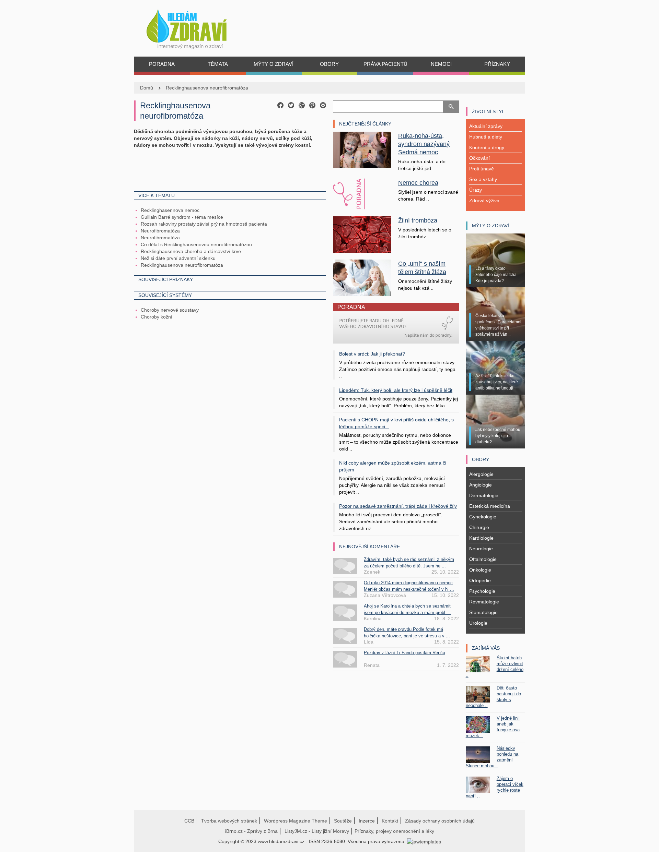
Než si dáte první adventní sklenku (178, 258)
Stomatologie (483, 612)
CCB (189, 821)
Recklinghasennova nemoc (170, 210)
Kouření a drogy (486, 147)
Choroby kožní (156, 317)
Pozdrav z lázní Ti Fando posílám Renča (404, 652)
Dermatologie (483, 495)
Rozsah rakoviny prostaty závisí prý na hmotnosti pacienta (204, 224)
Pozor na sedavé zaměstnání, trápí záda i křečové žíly (398, 506)
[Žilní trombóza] (362, 234)
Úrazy (475, 190)
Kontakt (390, 821)
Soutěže (343, 821)
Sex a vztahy (483, 179)
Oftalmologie (483, 559)
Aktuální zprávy (485, 126)
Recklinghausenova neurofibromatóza (207, 88)
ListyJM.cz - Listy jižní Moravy (317, 831)
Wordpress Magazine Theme (295, 821)
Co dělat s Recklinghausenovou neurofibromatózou (196, 244)
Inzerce (367, 821)
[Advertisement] (230, 169)
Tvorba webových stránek (229, 821)
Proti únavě (481, 168)
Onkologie (480, 570)
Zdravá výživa (484, 200)
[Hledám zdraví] (195, 27)
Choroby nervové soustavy (170, 310)
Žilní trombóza (417, 220)
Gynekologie (482, 516)
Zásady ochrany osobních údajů (440, 821)
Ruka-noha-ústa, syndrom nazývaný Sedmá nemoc (424, 144)
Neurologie (481, 548)
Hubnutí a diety (485, 137)
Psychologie (482, 591)
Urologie (478, 623)
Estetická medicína (489, 506)
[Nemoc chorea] (362, 194)
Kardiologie (481, 538)
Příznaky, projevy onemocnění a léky (394, 831)
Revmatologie (484, 601)
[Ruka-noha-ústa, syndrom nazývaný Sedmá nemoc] (362, 149)
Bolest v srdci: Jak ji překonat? (372, 354)
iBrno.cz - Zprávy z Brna (251, 831)
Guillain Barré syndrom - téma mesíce (182, 217)
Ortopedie (480, 580)
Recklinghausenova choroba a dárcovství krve (191, 251)
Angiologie (480, 485)
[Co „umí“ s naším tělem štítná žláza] (362, 277)
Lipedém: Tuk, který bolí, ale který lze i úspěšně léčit (395, 390)
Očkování (479, 158)
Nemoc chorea (418, 182)
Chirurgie (479, 527)
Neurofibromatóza (160, 230)
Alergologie (481, 474)
